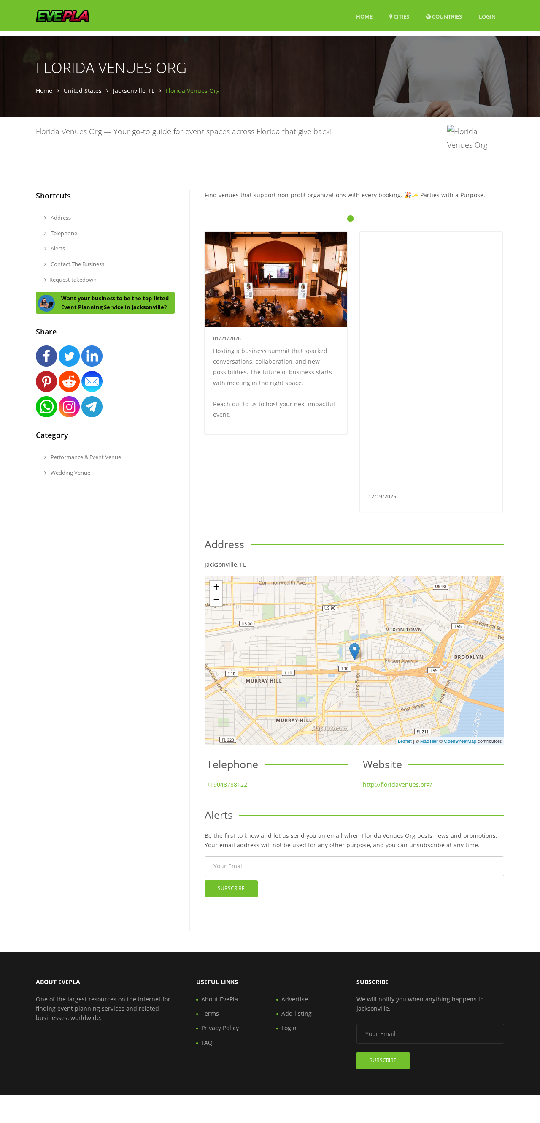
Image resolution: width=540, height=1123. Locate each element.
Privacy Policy (220, 1028)
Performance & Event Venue (85, 457)
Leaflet (405, 740)
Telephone (63, 233)
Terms (210, 1013)
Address (60, 217)
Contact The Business (76, 264)
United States (83, 91)
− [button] (216, 599)
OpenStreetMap (460, 740)
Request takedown (73, 279)
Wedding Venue (69, 472)
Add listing (296, 1013)
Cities (400, 16)
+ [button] (216, 587)
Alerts (57, 248)
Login (487, 16)
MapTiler (429, 740)
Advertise (294, 999)
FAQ (207, 1043)
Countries (446, 16)
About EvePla (219, 999)
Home (364, 16)
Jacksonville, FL (133, 91)
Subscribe (231, 888)
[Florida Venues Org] (354, 651)
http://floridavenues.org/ (397, 784)
